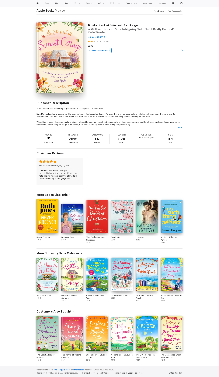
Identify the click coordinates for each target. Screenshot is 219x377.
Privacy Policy (88, 373)
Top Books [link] (159, 11)
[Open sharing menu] (181, 50)
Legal (130, 373)
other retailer (78, 370)
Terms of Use (119, 373)
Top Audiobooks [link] (175, 11)
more (180, 127)
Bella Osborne (96, 36)
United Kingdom (175, 373)
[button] (173, 3)
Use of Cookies (103, 373)
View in (98, 50)
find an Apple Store (62, 370)
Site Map (139, 373)
